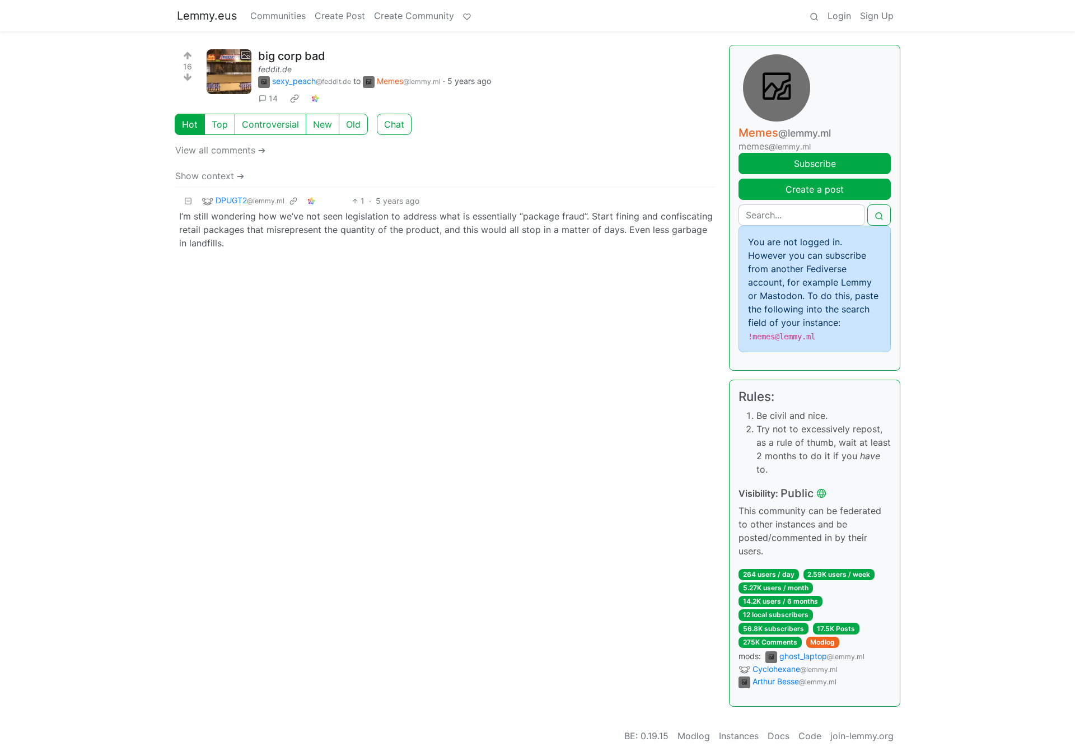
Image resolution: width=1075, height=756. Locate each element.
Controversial (270, 124)
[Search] (814, 15)
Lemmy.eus (207, 15)
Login (839, 15)
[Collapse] (188, 200)
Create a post (815, 189)
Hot (190, 124)
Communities (278, 15)
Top (220, 124)
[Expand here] (229, 71)
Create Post (340, 15)
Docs (778, 735)
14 (273, 98)
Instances (739, 735)
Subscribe (815, 163)
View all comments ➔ (220, 150)
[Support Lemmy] (467, 15)
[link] (294, 98)
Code (809, 735)
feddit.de (275, 69)
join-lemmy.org (862, 735)
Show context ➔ (209, 175)
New (322, 124)
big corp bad (291, 56)
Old (353, 124)
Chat (394, 124)
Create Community (414, 15)
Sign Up (877, 15)
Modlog (822, 642)
